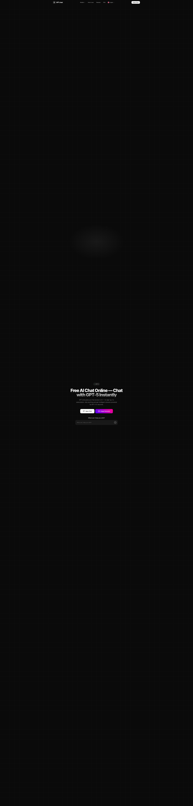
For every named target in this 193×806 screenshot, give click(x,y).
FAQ (104, 2)
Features (98, 2)
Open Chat (135, 2)
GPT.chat (59, 2)
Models (82, 2)
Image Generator (105, 411)
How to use (91, 2)
